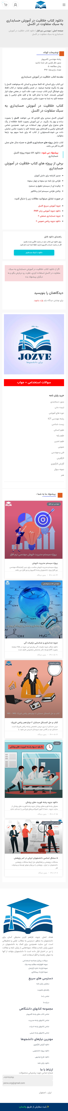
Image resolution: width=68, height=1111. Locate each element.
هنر (62, 475)
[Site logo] (40, 5)
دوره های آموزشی (56, 413)
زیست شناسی (58, 424)
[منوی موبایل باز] (64, 5)
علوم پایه (60, 435)
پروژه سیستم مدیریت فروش (45, 563)
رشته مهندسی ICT (56, 419)
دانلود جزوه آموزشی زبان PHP (47, 211)
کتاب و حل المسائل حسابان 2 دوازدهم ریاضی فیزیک (34, 722)
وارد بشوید (38, 300)
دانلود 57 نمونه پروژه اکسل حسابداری (36, 154)
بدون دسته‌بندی (57, 402)
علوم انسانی (59, 430)
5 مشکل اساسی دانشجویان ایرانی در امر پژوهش (36, 858)
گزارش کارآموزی (57, 464)
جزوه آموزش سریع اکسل (49, 206)
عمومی (61, 447)
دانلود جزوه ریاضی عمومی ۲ (48, 221)
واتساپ (22, 1107)
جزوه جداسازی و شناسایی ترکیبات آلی (41, 643)
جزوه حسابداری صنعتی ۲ (49, 216)
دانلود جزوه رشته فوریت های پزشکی (42, 802)
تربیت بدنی (59, 407)
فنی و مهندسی (57, 452)
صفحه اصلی (58, 31)
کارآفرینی (60, 458)
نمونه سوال (59, 469)
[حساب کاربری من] (15, 5)
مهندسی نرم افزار (43, 31)
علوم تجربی (59, 441)
